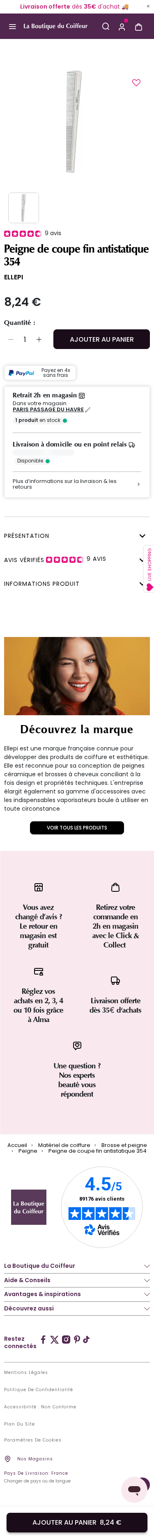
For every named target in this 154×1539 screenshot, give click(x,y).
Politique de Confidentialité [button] (38, 1390)
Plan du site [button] (19, 1424)
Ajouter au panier (102, 339)
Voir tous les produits (77, 827)
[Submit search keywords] (105, 26)
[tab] (75, 535)
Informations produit (42, 584)
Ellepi (13, 277)
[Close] (148, 6)
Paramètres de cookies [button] (33, 1440)
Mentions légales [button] (26, 1373)
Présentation (26, 536)
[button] (122, 26)
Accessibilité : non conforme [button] (40, 1407)
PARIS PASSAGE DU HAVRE (48, 410)
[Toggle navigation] (12, 26)
